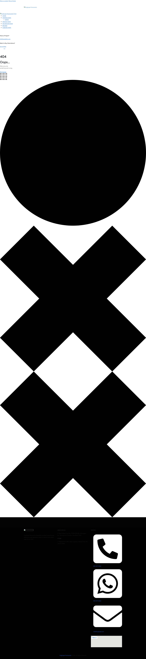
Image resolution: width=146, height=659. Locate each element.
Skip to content (4, 1)
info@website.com (5, 39)
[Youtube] (30, 543)
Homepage (3, 72)
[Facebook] (26, 543)
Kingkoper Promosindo (66, 655)
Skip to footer (12, 1)
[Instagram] (35, 543)
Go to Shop (3, 46)
